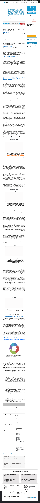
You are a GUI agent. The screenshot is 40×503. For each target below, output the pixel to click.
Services (23, 2)
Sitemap (9, 501)
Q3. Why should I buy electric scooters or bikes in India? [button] (12, 461)
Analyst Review (17, 23)
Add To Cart (29, 16)
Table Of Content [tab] (11, 23)
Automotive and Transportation (14, 6)
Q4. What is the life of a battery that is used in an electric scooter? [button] (12, 464)
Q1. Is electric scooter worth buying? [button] (9, 456)
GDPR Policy (19, 486)
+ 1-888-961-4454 (22, 0)
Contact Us (15, 501)
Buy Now (34, 20)
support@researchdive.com (33, 0)
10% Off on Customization (32, 36)
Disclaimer (5, 501)
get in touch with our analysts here (12, 101)
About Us (13, 2)
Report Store (8, 6)
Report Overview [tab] (6, 23)
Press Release (26, 2)
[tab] (14, 457)
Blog (4, 494)
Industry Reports (17, 2)
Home (4, 6)
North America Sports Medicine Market (28, 474)
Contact (35, 2)
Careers (32, 2)
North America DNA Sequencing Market (28, 479)
